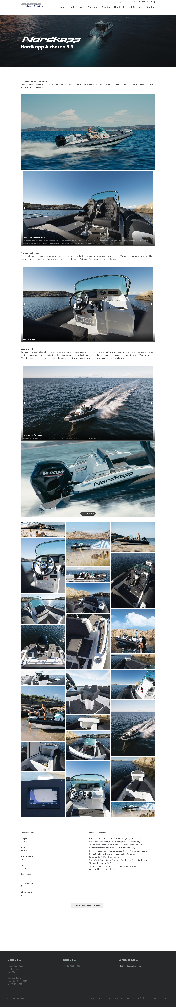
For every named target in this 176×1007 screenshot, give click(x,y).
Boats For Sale (105, 998)
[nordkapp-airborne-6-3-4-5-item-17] (133, 728)
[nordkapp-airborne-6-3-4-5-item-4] (88, 789)
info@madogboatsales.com (131, 966)
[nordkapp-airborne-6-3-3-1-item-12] (133, 661)
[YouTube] (151, 2)
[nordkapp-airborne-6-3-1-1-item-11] (42, 646)
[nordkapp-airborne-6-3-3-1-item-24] (133, 809)
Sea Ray (129, 998)
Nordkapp (119, 998)
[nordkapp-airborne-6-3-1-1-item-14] (88, 692)
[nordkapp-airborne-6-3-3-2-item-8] (42, 609)
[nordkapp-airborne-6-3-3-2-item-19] (88, 745)
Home (93, 998)
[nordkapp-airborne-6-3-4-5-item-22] (42, 565)
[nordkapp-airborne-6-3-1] (88, 544)
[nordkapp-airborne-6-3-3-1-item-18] (88, 722)
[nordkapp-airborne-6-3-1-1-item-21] (133, 778)
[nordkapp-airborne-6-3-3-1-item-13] (42, 677)
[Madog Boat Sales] (32, 5)
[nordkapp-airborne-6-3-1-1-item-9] (133, 631)
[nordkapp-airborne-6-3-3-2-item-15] (133, 684)
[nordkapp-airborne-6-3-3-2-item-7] (88, 598)
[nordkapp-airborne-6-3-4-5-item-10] (88, 641)
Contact (165, 998)
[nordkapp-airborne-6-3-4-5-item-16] (42, 713)
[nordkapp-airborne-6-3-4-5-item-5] (133, 580)
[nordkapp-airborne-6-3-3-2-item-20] (42, 756)
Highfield (140, 998)
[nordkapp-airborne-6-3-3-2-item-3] (133, 537)
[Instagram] (154, 2)
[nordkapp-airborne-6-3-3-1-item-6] (88, 575)
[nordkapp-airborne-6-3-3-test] (42, 529)
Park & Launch (152, 998)
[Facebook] (148, 2)
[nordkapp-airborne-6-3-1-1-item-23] (42, 794)
